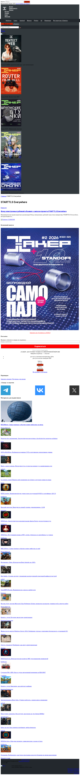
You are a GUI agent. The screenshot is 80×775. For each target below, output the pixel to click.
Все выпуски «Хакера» (60, 20)
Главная (3, 196)
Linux (15, 20)
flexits (2, 483)
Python (36, 20)
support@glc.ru (25, 759)
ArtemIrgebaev (5, 717)
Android (22, 20)
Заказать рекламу (6, 379)
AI (41, 20)
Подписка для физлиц (73, 768)
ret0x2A (3, 455)
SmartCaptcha (44, 350)
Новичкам (47, 20)
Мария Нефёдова (5, 427)
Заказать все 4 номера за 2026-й (40, 333)
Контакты (76, 773)
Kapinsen (3, 593)
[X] (74, 390)
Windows (8, 20)
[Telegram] (6, 390)
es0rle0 (3, 579)
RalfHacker (4, 496)
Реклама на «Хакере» (73, 772)
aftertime (3, 634)
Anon (2, 441)
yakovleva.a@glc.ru (24, 761)
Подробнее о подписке (40, 372)
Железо (29, 20)
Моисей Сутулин (5, 758)
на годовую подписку (23, 3)
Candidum (3, 675)
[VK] (40, 390)
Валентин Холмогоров (7, 620)
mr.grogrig (3, 510)
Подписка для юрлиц (19, 379)
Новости (4, 208)
